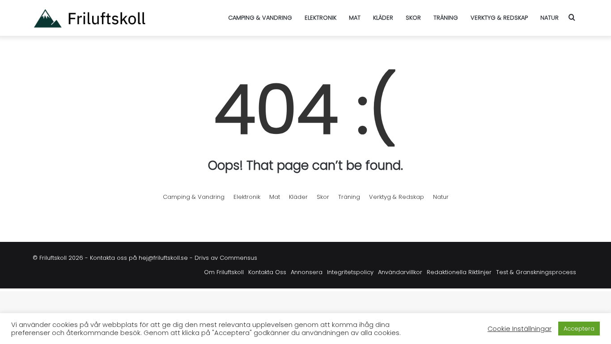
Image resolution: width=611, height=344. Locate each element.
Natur (549, 17)
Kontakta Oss (267, 272)
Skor (413, 17)
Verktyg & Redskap (499, 17)
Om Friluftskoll (224, 272)
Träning (445, 17)
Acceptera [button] (579, 328)
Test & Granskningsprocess (536, 272)
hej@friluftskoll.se (163, 258)
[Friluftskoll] (89, 18)
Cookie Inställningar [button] (520, 329)
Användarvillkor (400, 272)
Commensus (238, 258)
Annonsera (306, 272)
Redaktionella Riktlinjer (459, 272)
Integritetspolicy (350, 272)
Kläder (383, 17)
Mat (355, 17)
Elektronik (320, 17)
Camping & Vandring (260, 17)
